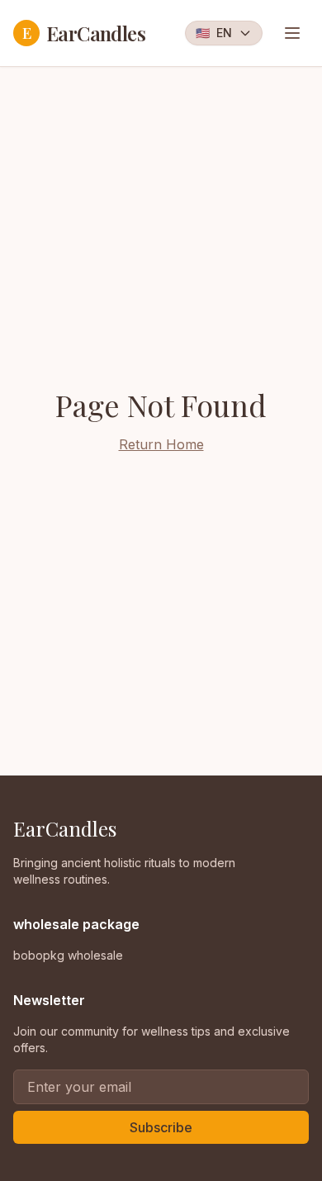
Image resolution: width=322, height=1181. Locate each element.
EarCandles (83, 33)
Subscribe (161, 1127)
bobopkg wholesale (68, 955)
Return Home (161, 444)
